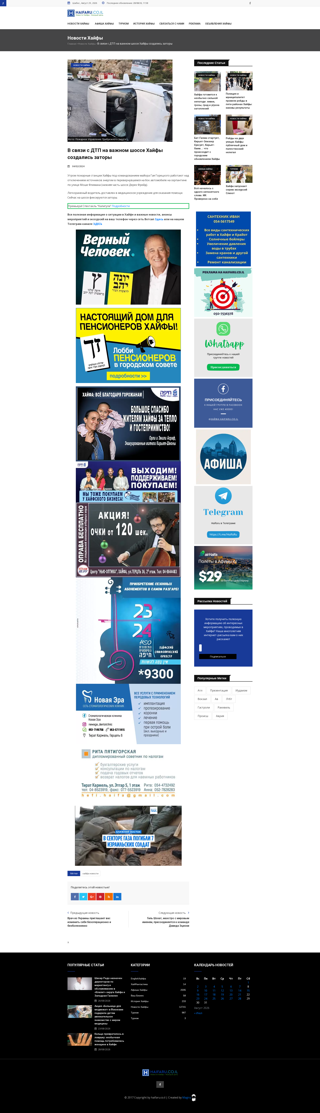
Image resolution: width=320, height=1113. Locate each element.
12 (222, 990)
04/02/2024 (78, 166)
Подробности (121, 206)
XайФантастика (158, 984)
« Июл (198, 1013)
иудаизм (241, 690)
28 (239, 998)
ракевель (224, 707)
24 (205, 998)
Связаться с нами (171, 23)
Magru (187, 1097)
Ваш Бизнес (158, 995)
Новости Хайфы (78, 23)
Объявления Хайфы (218, 23)
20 (231, 994)
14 (239, 990)
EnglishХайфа (158, 978)
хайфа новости (90, 873)
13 (231, 990)
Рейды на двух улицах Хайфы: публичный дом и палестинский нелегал (236, 145)
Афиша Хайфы (104, 23)
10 (205, 990)
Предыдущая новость (84, 913)
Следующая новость (172, 913)
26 (222, 998)
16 (197, 994)
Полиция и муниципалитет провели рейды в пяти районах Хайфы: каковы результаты (239, 100)
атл (200, 690)
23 (197, 998)
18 (214, 994)
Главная (72, 43)
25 (214, 998)
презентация (219, 690)
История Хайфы (144, 23)
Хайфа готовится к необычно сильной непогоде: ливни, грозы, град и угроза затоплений (206, 101)
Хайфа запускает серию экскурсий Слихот (236, 190)
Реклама (194, 23)
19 (222, 994)
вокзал (202, 699)
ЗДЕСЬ (97, 224)
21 (239, 994)
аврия (220, 716)
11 (214, 990)
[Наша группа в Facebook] (250, 3)
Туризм (123, 23)
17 (205, 994)
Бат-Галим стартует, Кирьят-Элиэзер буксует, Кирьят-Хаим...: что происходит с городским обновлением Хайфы (207, 148)
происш (203, 716)
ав (216, 699)
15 (248, 990)
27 (231, 998)
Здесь (159, 219)
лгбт (229, 699)
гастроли (204, 707)
